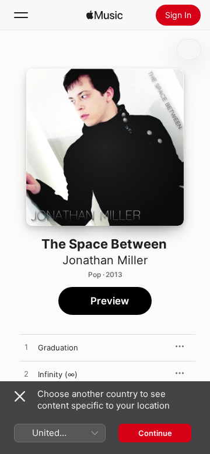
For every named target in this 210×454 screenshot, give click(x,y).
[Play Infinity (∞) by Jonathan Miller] (26, 374)
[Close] (20, 396)
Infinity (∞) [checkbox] (58, 374)
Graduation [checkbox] (58, 347)
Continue (155, 433)
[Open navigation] (21, 15)
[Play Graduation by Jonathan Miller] (26, 347)
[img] (104, 15)
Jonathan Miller (105, 260)
